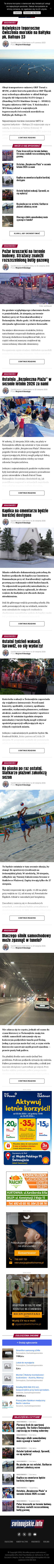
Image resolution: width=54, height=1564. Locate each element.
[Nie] (50, 8)
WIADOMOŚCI (35, 1541)
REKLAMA (46, 1541)
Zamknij (17, 13)
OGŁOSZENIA (9, 1541)
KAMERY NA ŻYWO (22, 1541)
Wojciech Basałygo (23, 45)
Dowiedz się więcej (32, 13)
